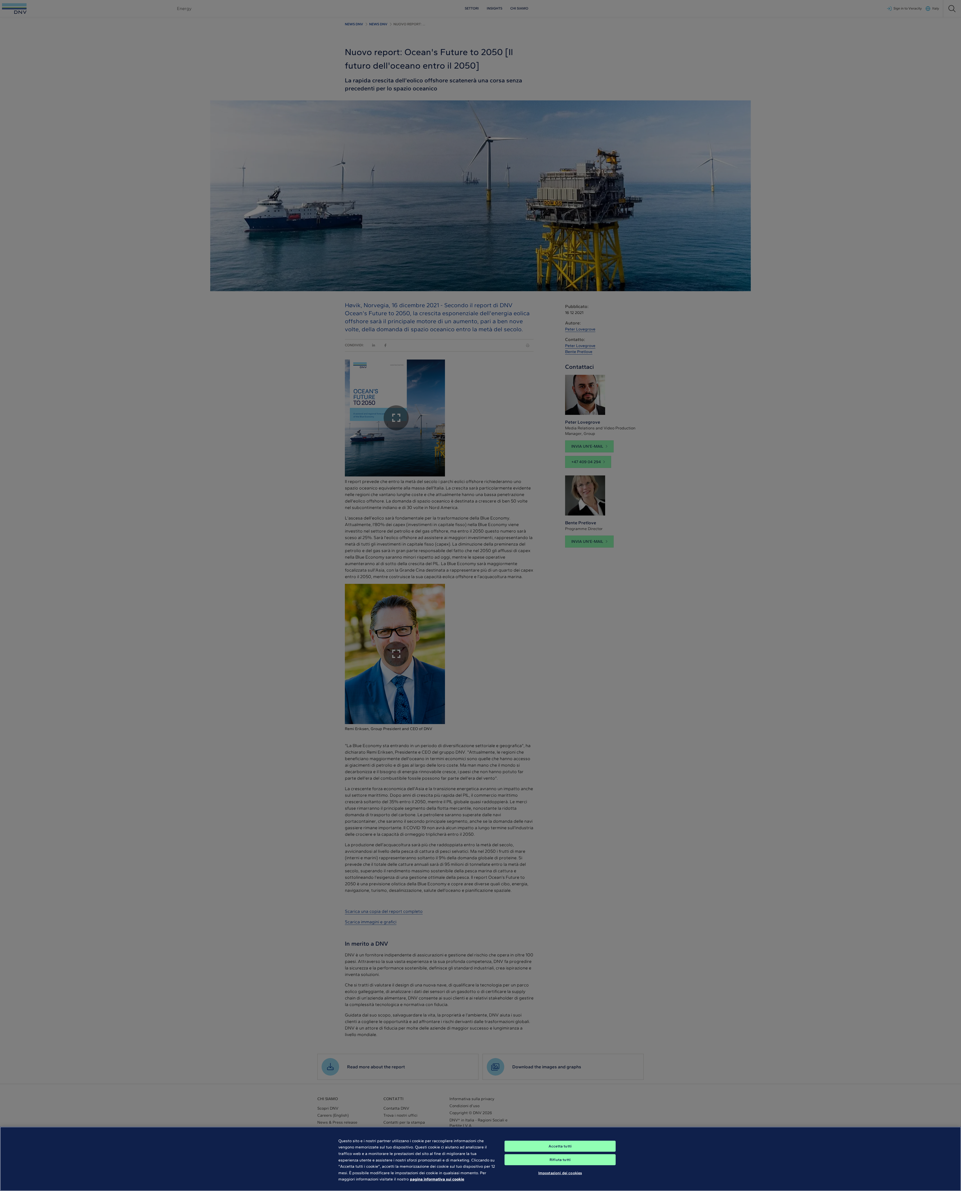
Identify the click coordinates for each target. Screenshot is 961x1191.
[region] (480, 1159)
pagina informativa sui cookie (437, 1179)
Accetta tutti (560, 1146)
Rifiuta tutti (560, 1159)
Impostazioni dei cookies (560, 1173)
